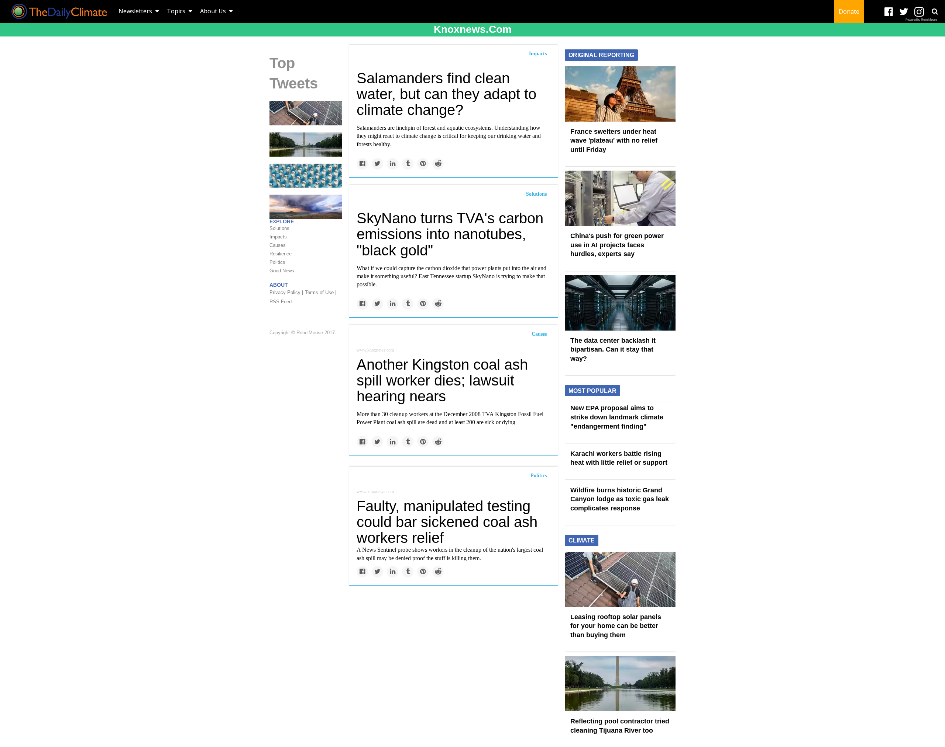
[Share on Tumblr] (407, 164)
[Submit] (935, 11)
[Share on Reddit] (438, 164)
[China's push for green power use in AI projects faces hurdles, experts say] (620, 198)
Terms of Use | (320, 292)
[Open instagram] (919, 12)
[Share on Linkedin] (392, 164)
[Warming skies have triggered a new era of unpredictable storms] (305, 206)
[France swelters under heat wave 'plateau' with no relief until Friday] (620, 93)
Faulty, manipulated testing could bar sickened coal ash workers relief (447, 522)
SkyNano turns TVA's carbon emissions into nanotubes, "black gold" (450, 234)
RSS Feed (280, 301)
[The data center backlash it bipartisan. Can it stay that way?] (620, 302)
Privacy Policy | (286, 292)
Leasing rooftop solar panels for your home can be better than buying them (615, 626)
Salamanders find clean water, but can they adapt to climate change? (446, 94)
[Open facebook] (888, 12)
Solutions (536, 194)
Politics (538, 475)
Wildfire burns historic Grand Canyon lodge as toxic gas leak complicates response (619, 499)
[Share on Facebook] (362, 164)
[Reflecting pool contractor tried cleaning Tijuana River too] (305, 144)
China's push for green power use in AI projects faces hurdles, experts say (617, 245)
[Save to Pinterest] (423, 164)
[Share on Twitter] (377, 164)
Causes (539, 334)
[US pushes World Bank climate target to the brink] (305, 175)
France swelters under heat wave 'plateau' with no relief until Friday (613, 140)
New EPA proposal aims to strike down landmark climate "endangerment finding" (616, 417)
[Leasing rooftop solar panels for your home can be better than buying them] (305, 112)
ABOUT (278, 285)
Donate (849, 11)
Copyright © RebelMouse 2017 (302, 333)
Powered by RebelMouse (921, 19)
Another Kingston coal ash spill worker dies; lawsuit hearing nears (442, 380)
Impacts (538, 53)
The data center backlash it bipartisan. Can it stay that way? (613, 349)
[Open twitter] (903, 12)
